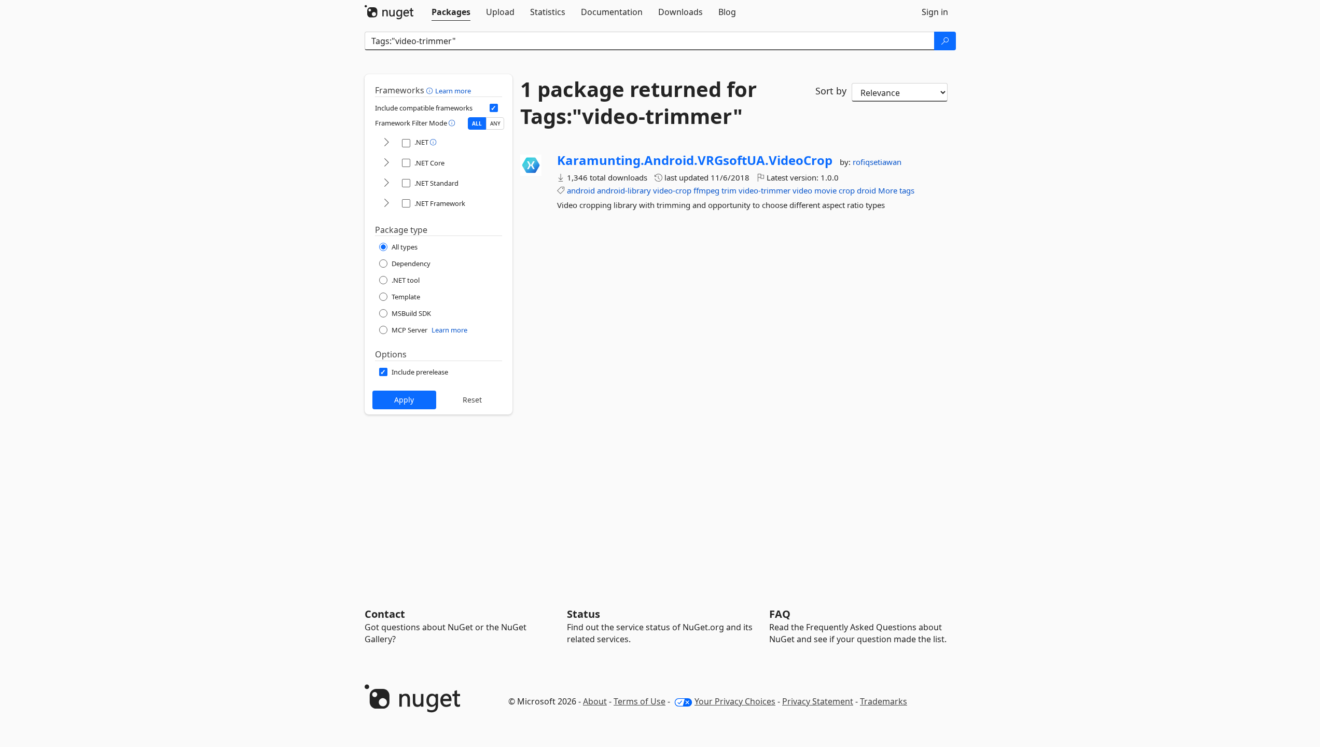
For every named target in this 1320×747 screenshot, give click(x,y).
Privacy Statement (817, 701)
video (802, 190)
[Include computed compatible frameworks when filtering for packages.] (493, 108)
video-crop (672, 190)
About (595, 701)
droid (866, 190)
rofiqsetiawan (877, 162)
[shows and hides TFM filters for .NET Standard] (386, 183)
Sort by (830, 91)
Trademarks (883, 701)
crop (847, 190)
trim (729, 190)
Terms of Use (639, 701)
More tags (896, 190)
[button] (430, 90)
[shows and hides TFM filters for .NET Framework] (386, 203)
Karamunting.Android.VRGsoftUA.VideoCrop (694, 160)
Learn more (453, 90)
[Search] (945, 41)
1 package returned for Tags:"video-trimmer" (638, 103)
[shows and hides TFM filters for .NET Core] (386, 163)
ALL (477, 123)
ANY (495, 123)
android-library (624, 190)
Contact (385, 614)
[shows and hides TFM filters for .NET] (386, 143)
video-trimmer (764, 190)
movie (825, 190)
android (581, 190)
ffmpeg (706, 190)
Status (583, 614)
